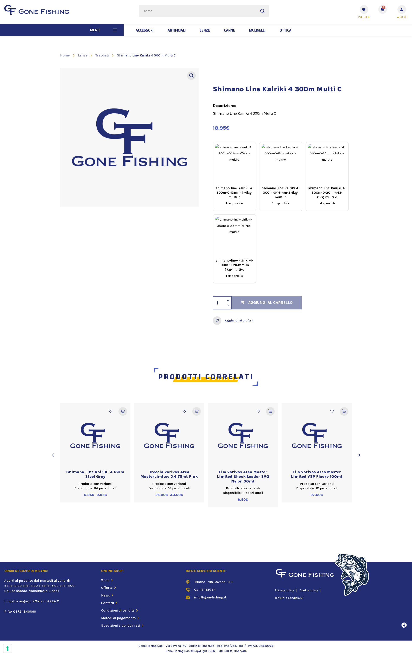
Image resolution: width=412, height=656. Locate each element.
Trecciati (102, 55)
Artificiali (177, 30)
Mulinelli (257, 30)
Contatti (107, 603)
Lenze (205, 30)
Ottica (285, 30)
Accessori (144, 30)
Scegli (122, 411)
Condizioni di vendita (118, 610)
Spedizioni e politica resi (120, 625)
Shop (105, 580)
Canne (229, 30)
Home (65, 55)
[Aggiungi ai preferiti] (217, 320)
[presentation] (53, 455)
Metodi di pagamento (118, 618)
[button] (115, 30)
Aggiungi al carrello (270, 302)
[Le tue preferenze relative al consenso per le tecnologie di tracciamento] (7, 648)
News (105, 595)
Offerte (107, 588)
